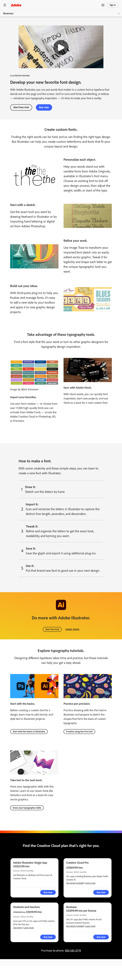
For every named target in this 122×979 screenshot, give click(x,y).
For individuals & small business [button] (20, 965)
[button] (102, 5)
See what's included (75, 883)
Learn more (72, 629)
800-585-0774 (73, 950)
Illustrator (8, 13)
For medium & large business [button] (19, 973)
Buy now (44, 107)
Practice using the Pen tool (79, 731)
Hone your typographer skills (27, 807)
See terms (17, 927)
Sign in (113, 5)
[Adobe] (16, 5)
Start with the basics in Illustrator (29, 731)
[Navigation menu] (5, 5)
